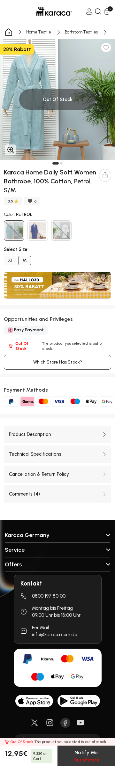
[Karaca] (45, 11)
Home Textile (38, 32)
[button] (55, 163)
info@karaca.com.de (54, 634)
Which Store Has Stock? (57, 362)
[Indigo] (37, 230)
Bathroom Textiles (81, 32)
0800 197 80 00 (48, 596)
